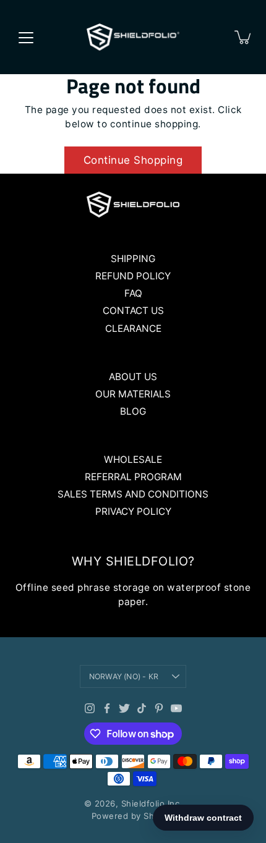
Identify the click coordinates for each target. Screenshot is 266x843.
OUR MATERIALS (133, 394)
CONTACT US (133, 310)
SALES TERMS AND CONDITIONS (133, 494)
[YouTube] (176, 708)
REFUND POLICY (133, 276)
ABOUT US (133, 377)
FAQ (133, 293)
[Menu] (26, 38)
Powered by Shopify (133, 816)
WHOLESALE (133, 459)
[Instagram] (89, 708)
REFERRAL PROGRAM (133, 477)
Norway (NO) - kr (124, 676)
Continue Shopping (133, 160)
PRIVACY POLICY (133, 511)
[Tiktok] (141, 708)
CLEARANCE (133, 328)
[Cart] (244, 37)
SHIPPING (133, 259)
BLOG (133, 411)
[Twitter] (124, 708)
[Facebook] (107, 708)
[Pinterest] (159, 708)
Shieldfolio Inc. (151, 803)
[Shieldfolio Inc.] (133, 37)
